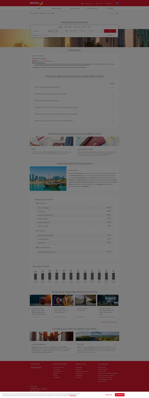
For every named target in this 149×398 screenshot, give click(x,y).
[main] (74, 395)
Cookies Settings (108, 394)
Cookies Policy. (73, 395)
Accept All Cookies (120, 394)
